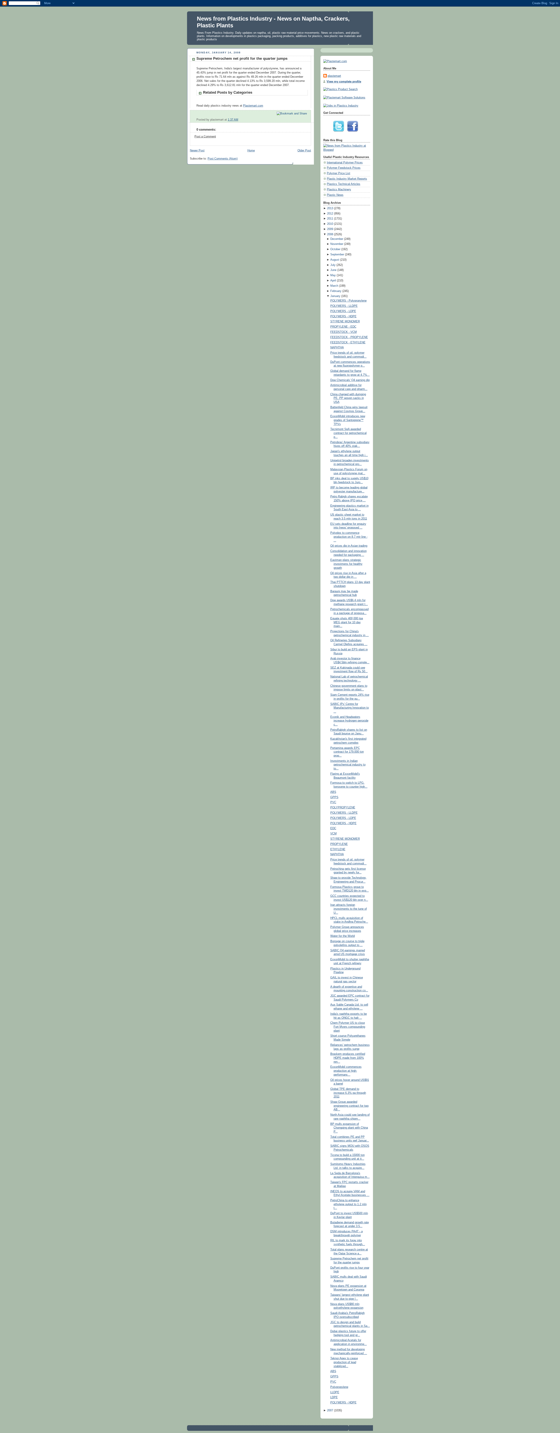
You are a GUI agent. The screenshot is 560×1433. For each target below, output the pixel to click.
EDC (333, 828)
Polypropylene (339, 1387)
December (336, 239)
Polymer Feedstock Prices (343, 167)
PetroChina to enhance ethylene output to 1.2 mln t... (348, 1204)
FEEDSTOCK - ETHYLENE (348, 342)
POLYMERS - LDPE (343, 311)
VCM (333, 833)
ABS (333, 792)
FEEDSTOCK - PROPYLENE (349, 337)
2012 (330, 213)
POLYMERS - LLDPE (344, 305)
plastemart (334, 75)
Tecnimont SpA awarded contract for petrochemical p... (348, 433)
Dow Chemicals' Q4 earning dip (350, 380)
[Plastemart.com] (335, 61)
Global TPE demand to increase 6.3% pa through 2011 (348, 1092)
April (333, 280)
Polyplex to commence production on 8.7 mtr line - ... (349, 536)
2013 (330, 208)
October (335, 249)
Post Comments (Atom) (223, 158)
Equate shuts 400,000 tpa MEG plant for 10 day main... (346, 622)
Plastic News (335, 195)
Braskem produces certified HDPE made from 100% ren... (347, 1057)
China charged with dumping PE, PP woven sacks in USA (348, 398)
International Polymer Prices (345, 162)
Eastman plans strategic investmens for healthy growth (346, 563)
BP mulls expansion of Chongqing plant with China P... (349, 1127)
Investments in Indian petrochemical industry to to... (348, 764)
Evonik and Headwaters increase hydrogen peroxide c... (349, 720)
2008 (330, 234)
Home (251, 150)
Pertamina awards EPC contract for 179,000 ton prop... (347, 751)
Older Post (304, 150)
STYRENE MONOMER (345, 321)
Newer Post (197, 150)
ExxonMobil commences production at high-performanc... (346, 1070)
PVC (333, 802)
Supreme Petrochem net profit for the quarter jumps (241, 58)
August (334, 259)
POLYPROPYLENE (342, 807)
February (335, 291)
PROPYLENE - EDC (343, 326)
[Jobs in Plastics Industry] (340, 105)
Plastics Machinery (339, 189)
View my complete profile (344, 81)
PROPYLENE (339, 844)
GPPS (334, 797)
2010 (330, 223)
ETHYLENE (337, 849)
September (337, 254)
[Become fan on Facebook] (353, 133)
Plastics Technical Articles (343, 184)
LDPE (334, 1397)
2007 (330, 1410)
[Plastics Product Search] (340, 89)
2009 (330, 229)
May (333, 275)
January (335, 296)
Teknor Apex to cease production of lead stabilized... (344, 1362)
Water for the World (342, 936)
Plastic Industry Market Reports (347, 178)
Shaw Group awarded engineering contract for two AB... (349, 1105)
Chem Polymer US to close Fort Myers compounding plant (347, 1026)
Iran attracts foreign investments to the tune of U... (348, 908)
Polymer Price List (338, 173)
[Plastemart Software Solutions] (344, 97)
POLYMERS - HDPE (343, 316)
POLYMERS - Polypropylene (348, 300)
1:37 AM (233, 119)
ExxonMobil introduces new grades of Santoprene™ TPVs (347, 420)
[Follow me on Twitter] (339, 133)
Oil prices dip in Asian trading (348, 545)
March (334, 285)
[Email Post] (307, 119)
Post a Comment (205, 136)
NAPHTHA (337, 347)
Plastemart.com (253, 105)
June (333, 270)
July (333, 265)
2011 (330, 218)
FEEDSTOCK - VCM (343, 332)
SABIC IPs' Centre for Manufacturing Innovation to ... (349, 707)
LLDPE (334, 1392)
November (336, 244)
